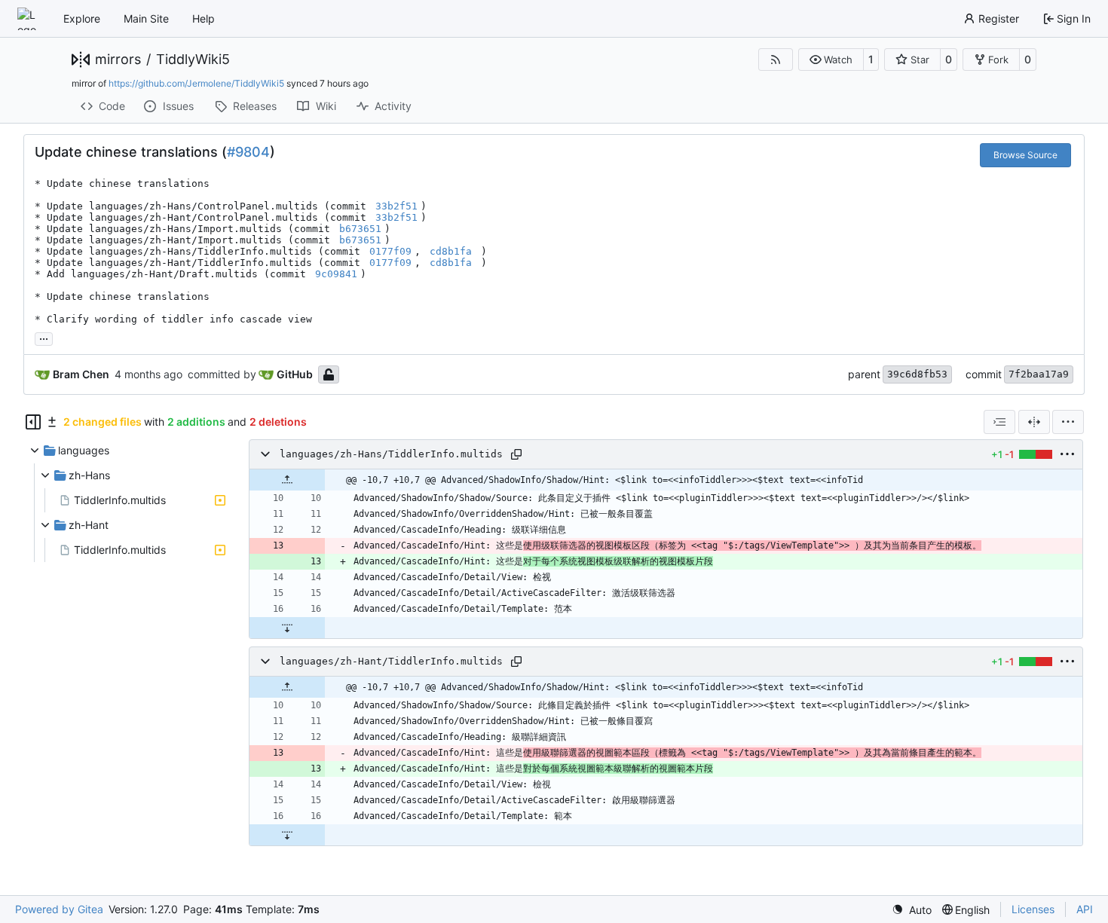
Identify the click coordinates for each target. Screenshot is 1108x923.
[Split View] (1034, 422)
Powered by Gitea (59, 909)
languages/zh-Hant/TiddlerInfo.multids (391, 661)
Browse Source (1025, 154)
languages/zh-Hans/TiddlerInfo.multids (391, 454)
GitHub (295, 374)
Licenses (1033, 909)
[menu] (1068, 422)
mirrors (118, 59)
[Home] (29, 18)
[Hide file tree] (33, 421)
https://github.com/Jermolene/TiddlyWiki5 (196, 83)
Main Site (146, 18)
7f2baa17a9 (1039, 374)
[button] (831, 59)
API (1084, 909)
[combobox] (999, 422)
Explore (81, 18)
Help (203, 18)
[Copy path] (516, 454)
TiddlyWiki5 (193, 59)
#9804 (248, 152)
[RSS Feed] (775, 59)
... (43, 337)
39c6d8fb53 (917, 374)
